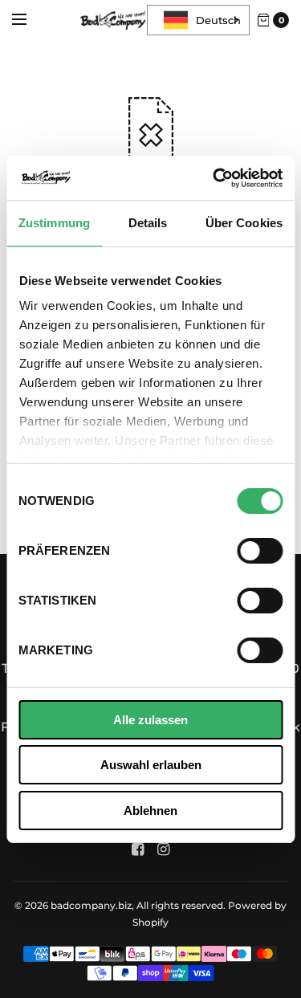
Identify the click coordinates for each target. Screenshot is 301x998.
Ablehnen (150, 810)
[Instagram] (164, 849)
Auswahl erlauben (150, 765)
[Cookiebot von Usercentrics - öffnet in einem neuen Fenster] (214, 178)
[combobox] (198, 20)
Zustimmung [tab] (54, 223)
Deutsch (218, 20)
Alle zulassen (150, 720)
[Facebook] (138, 849)
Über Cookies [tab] (244, 223)
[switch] (260, 551)
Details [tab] (148, 223)
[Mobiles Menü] (29, 20)
